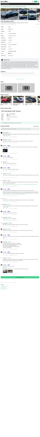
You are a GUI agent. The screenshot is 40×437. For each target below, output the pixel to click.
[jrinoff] (8, 53)
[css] (1, 198)
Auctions (2, 282)
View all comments (20, 277)
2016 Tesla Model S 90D (29, 104)
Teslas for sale (3, 286)
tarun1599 (4, 223)
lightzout (4, 204)
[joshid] (1, 180)
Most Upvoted (35, 126)
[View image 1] (5, 150)
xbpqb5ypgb (5, 132)
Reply (7, 136)
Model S (9, 29)
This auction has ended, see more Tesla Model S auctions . (14, 6)
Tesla (9, 26)
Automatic (5, 282)
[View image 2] (10, 271)
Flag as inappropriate (13, 136)
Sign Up (35, 1)
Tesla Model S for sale (4, 287)
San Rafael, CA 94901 (12, 51)
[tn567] (1, 162)
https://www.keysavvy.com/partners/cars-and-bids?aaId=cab (14, 194)
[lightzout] (1, 204)
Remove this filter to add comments (23, 128)
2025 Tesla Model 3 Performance (16, 104)
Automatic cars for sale (5, 285)
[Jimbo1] (1, 173)
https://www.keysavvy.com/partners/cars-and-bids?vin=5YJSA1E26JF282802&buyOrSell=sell (20, 184)
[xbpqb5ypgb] (1, 133)
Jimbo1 (4, 173)
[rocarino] (1, 217)
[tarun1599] (1, 223)
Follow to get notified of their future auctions (11, 122)
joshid (4, 180)
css (3, 198)
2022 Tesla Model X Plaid (4, 104)
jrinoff (11, 53)
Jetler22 (9, 114)
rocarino (4, 217)
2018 (15, 282)
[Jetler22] (7, 114)
